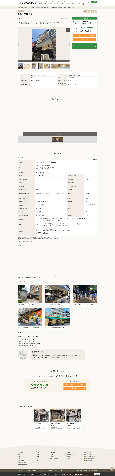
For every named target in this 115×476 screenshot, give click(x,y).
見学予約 (85, 39)
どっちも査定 (38, 460)
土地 (19, 458)
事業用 (51, 456)
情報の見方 (95, 159)
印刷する (94, 11)
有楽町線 (38, 165)
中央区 (35, 75)
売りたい (52, 3)
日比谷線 (38, 168)
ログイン (94, 4)
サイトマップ (42, 470)
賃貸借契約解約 (88, 460)
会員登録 (94, 1)
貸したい (64, 3)
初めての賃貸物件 (54, 458)
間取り (68, 29)
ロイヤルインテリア (89, 456)
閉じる (97, 474)
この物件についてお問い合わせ (85, 35)
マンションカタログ (22, 464)
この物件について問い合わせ (76, 384)
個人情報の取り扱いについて (55, 470)
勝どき (45, 167)
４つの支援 (38, 456)
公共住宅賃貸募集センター (90, 458)
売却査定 (38, 458)
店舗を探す (71, 3)
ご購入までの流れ (22, 462)
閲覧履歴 (83, 4)
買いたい (46, 3)
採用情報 (34, 470)
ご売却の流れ (38, 454)
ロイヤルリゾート (89, 452)
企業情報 (77, 3)
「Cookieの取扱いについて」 (79, 474)
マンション (20, 454)
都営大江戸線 (39, 167)
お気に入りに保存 (64, 18)
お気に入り (87, 4)
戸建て (19, 456)
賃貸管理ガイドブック (71, 454)
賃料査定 (69, 456)
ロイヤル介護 (88, 454)
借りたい (58, 3)
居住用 (51, 454)
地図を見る (53, 162)
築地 (43, 168)
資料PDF (87, 11)
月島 (74, 75)
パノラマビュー (82, 46)
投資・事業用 (21, 460)
